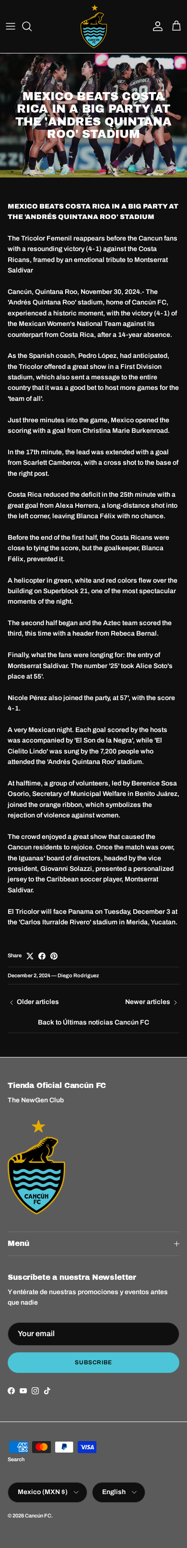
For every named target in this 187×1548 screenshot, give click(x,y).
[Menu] (10, 26)
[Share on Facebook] (42, 956)
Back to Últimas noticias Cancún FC (93, 1022)
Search (16, 1459)
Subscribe (94, 1362)
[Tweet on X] (30, 956)
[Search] (31, 26)
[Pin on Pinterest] (54, 956)
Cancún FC (38, 1515)
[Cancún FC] (94, 26)
